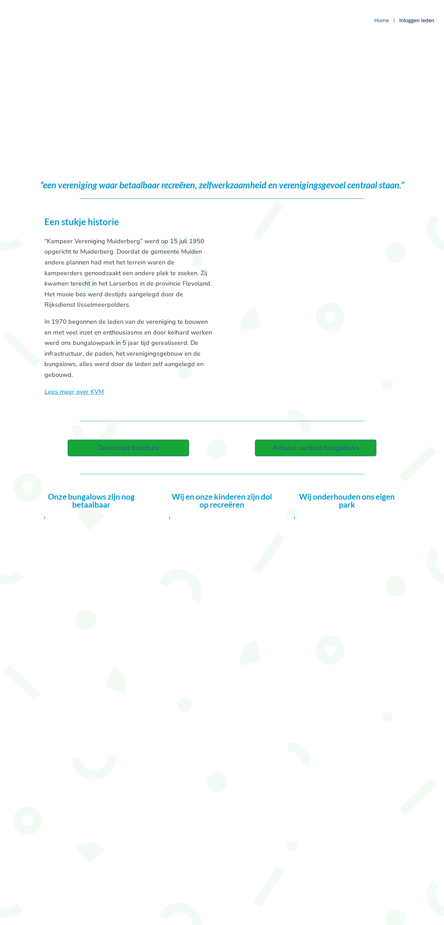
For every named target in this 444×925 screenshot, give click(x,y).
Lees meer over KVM (74, 392)
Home (381, 21)
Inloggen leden (416, 21)
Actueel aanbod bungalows (316, 447)
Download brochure (128, 447)
